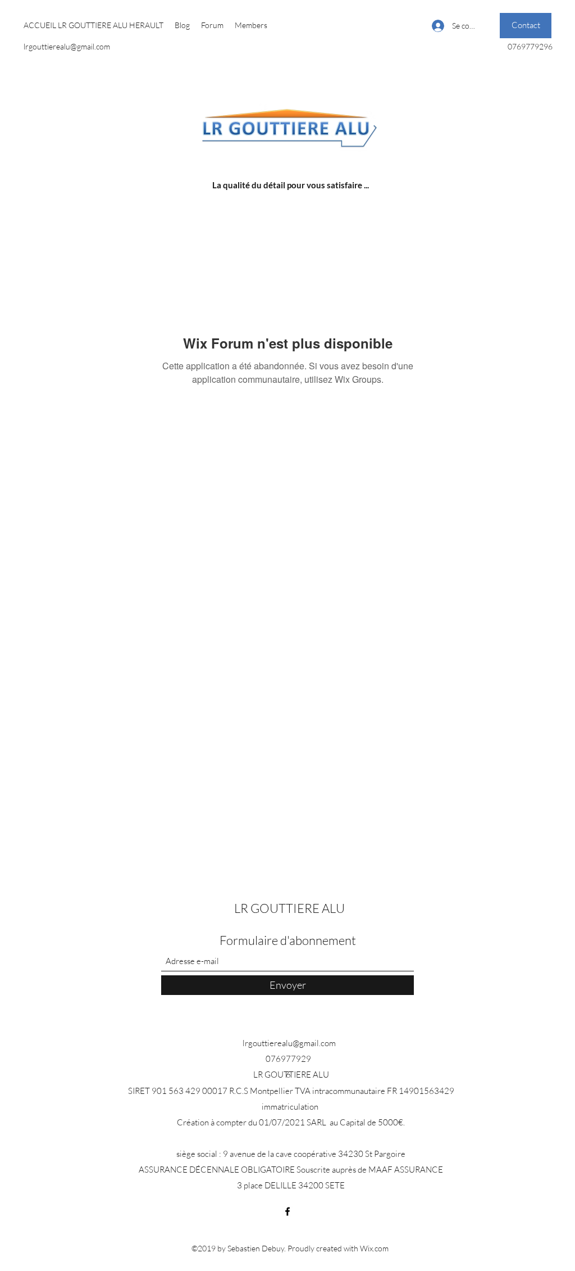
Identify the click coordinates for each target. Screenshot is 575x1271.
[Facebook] (287, 1211)
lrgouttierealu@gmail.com (67, 46)
